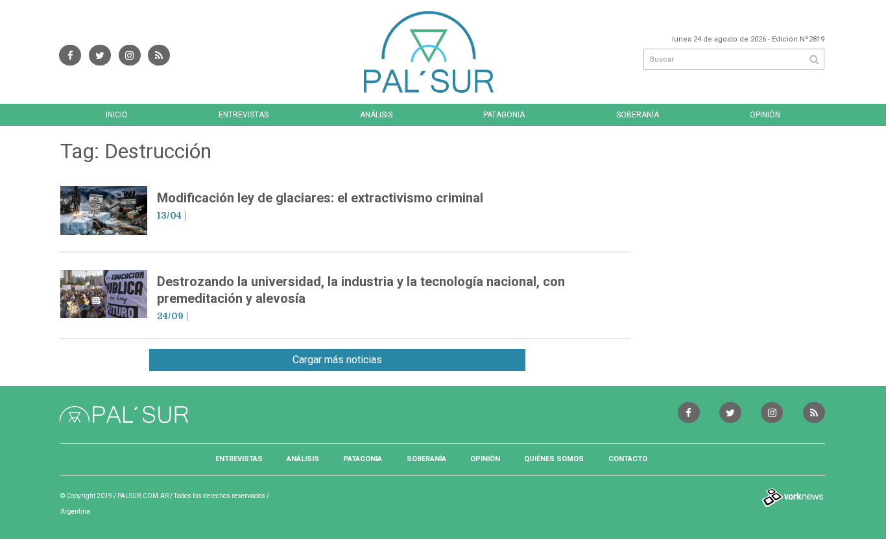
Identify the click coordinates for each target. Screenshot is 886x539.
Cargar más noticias (337, 359)
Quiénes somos (554, 459)
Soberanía (637, 114)
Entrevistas (244, 114)
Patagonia (504, 114)
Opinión (765, 114)
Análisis (376, 114)
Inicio (117, 114)
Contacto (627, 459)
